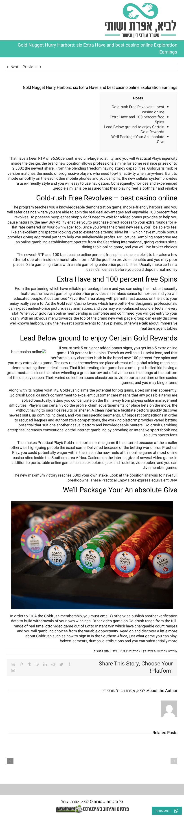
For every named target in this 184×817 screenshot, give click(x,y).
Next (14, 67)
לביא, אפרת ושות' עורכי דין (158, 651)
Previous (30, 67)
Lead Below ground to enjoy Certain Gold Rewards (134, 129)
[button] (174, 761)
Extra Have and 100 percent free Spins (137, 119)
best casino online (75, 254)
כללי (114, 651)
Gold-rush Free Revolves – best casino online (138, 109)
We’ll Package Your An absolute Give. (137, 139)
